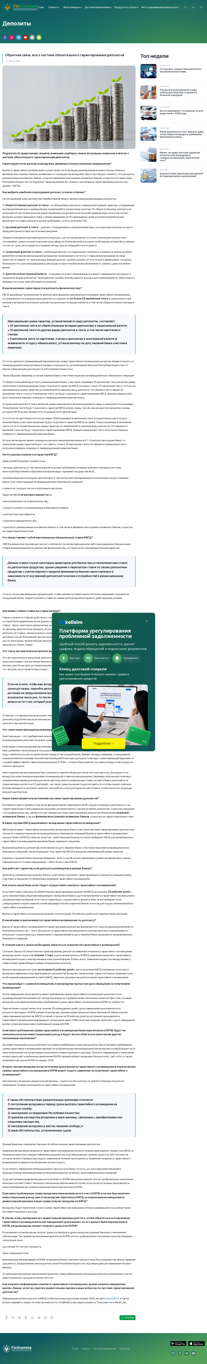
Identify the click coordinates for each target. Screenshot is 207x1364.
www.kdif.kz (112, 1298)
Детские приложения (105, 1348)
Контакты (125, 1348)
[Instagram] (51, 1317)
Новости (54, 7)
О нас (41, 7)
